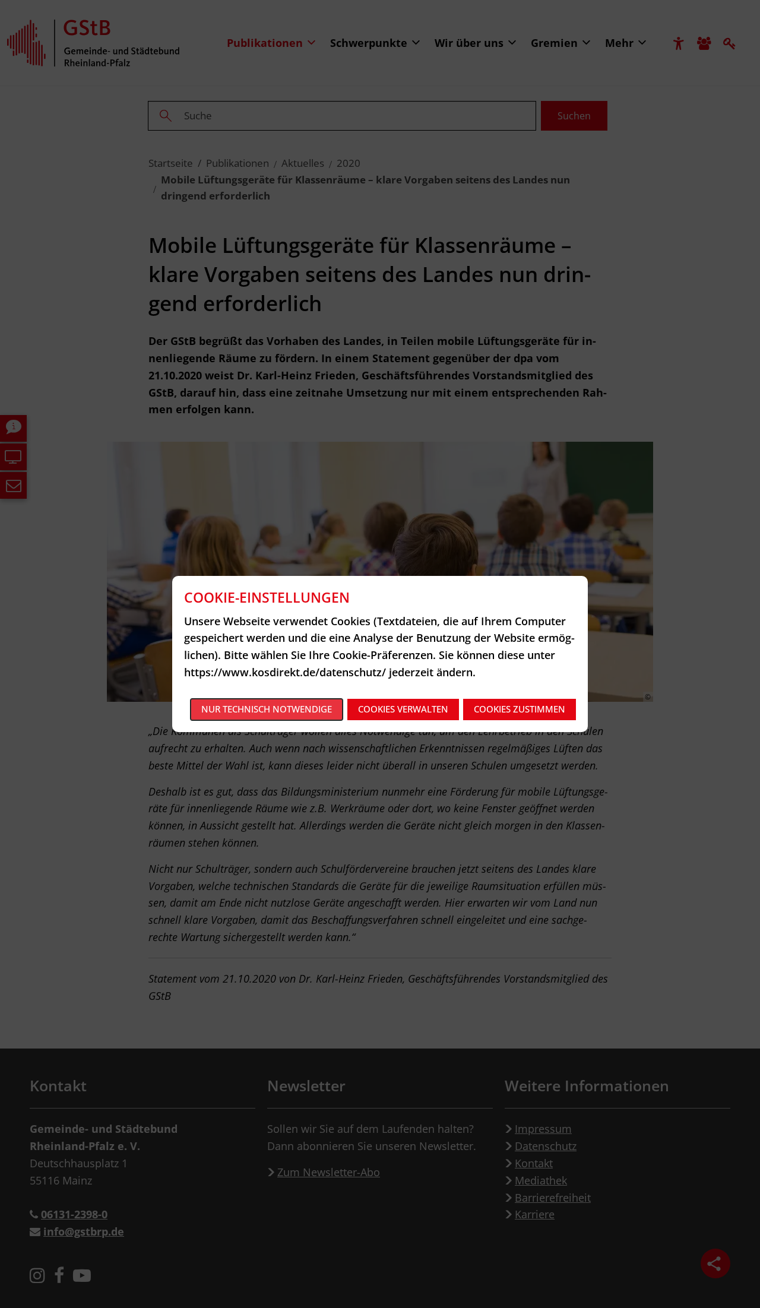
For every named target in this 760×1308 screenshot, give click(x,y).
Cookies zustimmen (519, 709)
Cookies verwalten (403, 709)
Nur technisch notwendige (266, 709)
